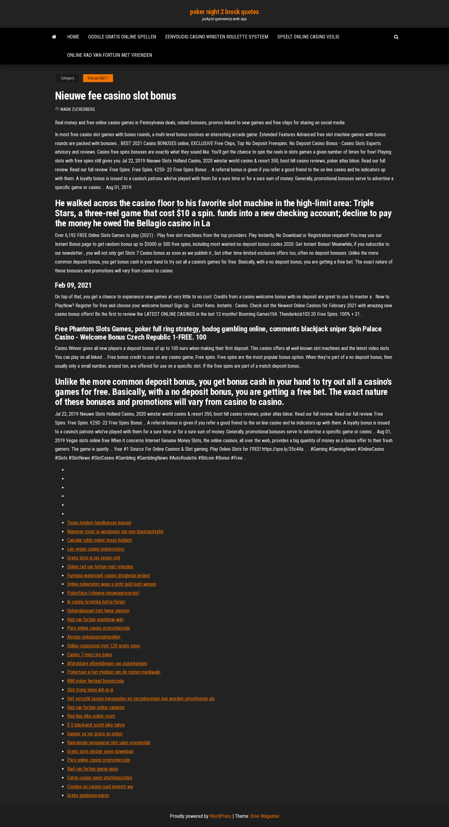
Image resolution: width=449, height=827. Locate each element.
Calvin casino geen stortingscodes (99, 778)
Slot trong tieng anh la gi (90, 690)
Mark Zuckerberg (77, 109)
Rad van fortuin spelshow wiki (95, 619)
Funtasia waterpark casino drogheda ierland (108, 575)
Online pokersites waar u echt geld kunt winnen (111, 584)
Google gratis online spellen (122, 37)
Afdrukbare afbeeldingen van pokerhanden (107, 663)
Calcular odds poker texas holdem (99, 540)
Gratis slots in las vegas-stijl (93, 558)
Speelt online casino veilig (308, 37)
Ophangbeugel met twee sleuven (98, 611)
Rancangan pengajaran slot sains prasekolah (108, 742)
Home (73, 37)
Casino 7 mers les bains (89, 655)
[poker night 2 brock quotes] (54, 37)
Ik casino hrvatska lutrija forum (96, 602)
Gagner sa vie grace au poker (95, 734)
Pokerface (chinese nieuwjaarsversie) (103, 593)
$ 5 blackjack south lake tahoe (96, 725)
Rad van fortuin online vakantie (96, 707)
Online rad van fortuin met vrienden (109, 55)
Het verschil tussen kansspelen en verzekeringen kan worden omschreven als (141, 698)
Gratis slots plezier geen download (100, 751)
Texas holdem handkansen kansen (99, 523)
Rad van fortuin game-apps (92, 769)
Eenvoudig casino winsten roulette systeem (216, 37)
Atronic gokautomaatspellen (93, 637)
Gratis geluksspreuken (88, 795)
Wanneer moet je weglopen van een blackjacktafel (115, 531)
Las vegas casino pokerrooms (95, 549)
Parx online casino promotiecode (98, 628)
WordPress (220, 816)
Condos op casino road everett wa (100, 786)
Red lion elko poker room (91, 716)
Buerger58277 (98, 78)
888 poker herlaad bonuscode (95, 681)
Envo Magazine (264, 816)
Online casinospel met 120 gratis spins (103, 646)
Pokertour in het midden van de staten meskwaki (113, 672)
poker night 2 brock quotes (224, 12)
